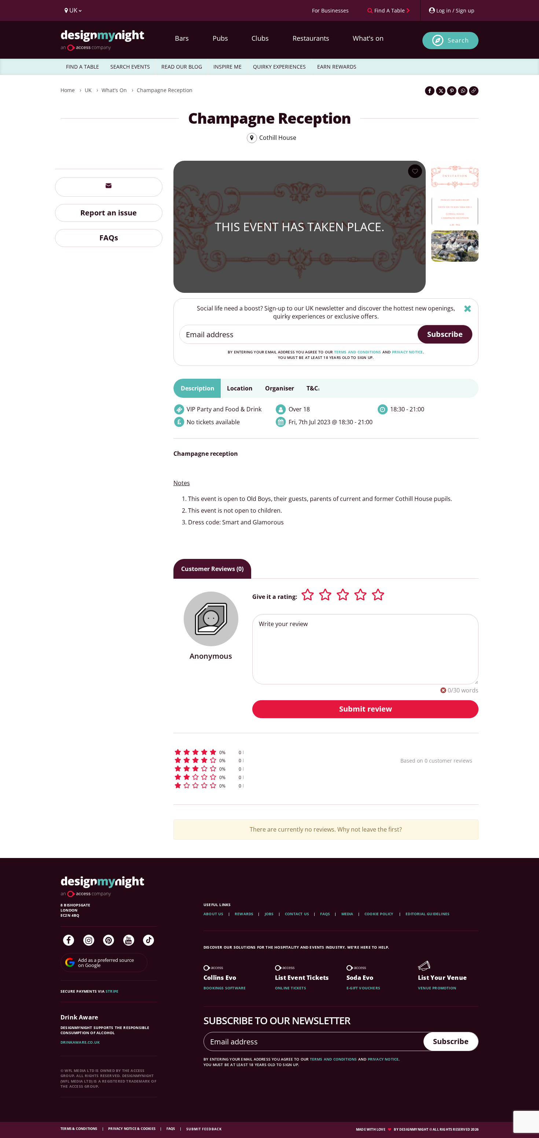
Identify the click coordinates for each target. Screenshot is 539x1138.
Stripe (112, 991)
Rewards (244, 913)
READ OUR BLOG (181, 66)
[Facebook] (68, 940)
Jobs (269, 913)
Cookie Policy (379, 913)
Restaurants (311, 38)
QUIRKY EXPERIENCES (279, 66)
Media (347, 913)
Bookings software (224, 987)
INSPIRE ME (227, 66)
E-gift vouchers (363, 987)
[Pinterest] (108, 940)
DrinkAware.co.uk (80, 1042)
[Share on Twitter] (440, 90)
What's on (368, 38)
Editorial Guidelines (428, 913)
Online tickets (290, 987)
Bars (182, 38)
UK (88, 90)
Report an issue (108, 212)
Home (67, 90)
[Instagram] (88, 940)
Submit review (365, 709)
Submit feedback (204, 1129)
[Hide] (467, 308)
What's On (114, 90)
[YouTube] (128, 940)
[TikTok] (148, 940)
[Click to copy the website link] (473, 90)
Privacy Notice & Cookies (132, 1128)
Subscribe (445, 334)
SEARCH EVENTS (130, 66)
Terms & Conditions (79, 1128)
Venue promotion (437, 987)
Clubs (260, 38)
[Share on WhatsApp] (462, 90)
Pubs (220, 38)
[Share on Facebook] (429, 90)
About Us (213, 913)
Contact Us (297, 913)
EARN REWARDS (336, 66)
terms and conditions (357, 352)
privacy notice (407, 352)
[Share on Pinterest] (451, 90)
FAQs (108, 238)
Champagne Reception (164, 90)
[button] (273, 752)
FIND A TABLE (82, 66)
